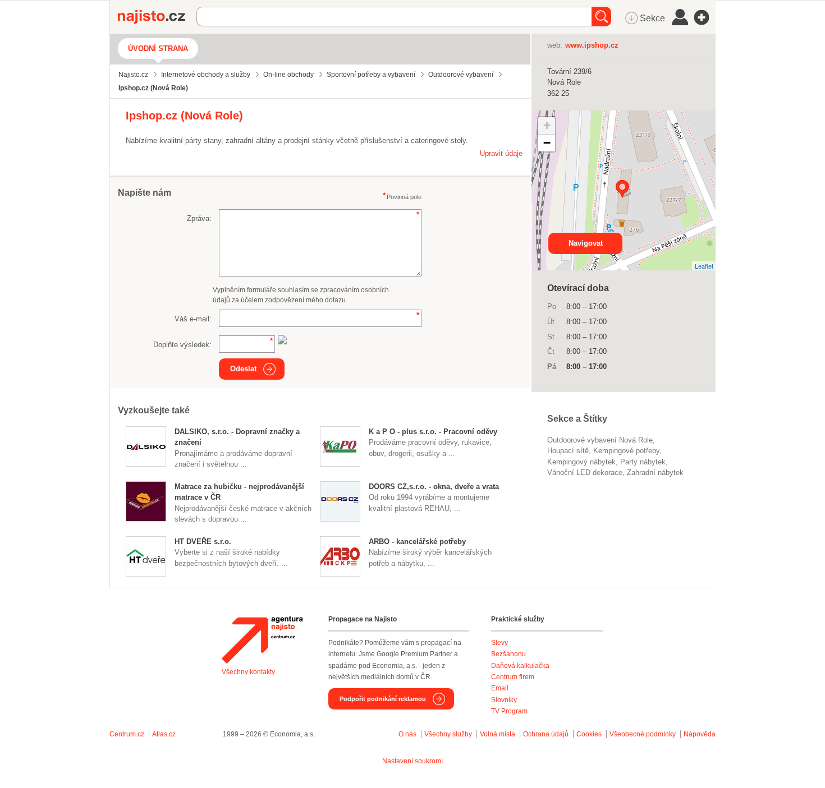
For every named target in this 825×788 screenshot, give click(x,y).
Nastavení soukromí (412, 761)
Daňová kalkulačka (520, 666)
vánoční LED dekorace (584, 472)
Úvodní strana (158, 48)
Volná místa (497, 734)
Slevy (499, 643)
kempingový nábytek (581, 462)
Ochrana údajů (546, 734)
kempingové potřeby (626, 450)
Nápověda (700, 734)
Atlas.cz (164, 734)
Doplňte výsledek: (182, 344)
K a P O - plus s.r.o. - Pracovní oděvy (433, 431)
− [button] (547, 143)
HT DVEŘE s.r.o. (203, 541)
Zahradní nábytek (655, 472)
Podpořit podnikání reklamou (383, 698)
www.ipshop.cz (591, 45)
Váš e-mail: (193, 319)
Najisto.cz (157, 16)
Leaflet (704, 265)
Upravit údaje (501, 153)
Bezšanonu (508, 654)
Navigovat (586, 243)
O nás (407, 734)
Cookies (589, 734)
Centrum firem (512, 677)
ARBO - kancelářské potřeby (417, 541)
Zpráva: (199, 218)
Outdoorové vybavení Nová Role (600, 440)
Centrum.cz (126, 734)
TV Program (509, 711)
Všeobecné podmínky (642, 734)
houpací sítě (568, 450)
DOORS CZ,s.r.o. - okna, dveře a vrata (434, 486)
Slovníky (504, 700)
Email (499, 688)
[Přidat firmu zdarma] (705, 17)
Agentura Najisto (262, 639)
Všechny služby (449, 734)
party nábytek (643, 462)
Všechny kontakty (248, 672)
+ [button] (547, 125)
